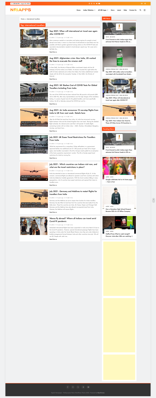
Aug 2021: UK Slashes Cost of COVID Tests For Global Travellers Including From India (73, 87)
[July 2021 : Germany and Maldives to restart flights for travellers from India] (34, 198)
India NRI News (40, 41)
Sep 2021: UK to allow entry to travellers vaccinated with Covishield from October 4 (119, 74)
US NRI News (25, 46)
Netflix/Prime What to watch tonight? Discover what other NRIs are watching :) (119, 235)
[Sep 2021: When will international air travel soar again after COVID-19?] (34, 38)
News (112, 10)
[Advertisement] (116, 269)
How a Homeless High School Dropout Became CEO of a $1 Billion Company (118, 210)
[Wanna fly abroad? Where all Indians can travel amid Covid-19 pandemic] (34, 225)
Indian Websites (88, 10)
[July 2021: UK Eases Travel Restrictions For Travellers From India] (34, 144)
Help (125, 10)
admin (53, 37)
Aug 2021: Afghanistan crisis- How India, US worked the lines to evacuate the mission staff (73, 59)
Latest (119, 10)
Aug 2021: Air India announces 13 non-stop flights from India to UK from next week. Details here (74, 111)
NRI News (34, 43)
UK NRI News (42, 43)
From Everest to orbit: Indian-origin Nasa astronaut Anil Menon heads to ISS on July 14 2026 (119, 41)
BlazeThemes (101, 393)
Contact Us (132, 10)
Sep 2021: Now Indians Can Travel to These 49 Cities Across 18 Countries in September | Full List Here (118, 123)
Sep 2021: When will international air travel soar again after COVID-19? (118, 99)
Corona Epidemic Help (28, 41)
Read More (53, 52)
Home (79, 10)
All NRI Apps (102, 10)
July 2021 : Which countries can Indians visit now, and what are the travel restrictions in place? (73, 166)
